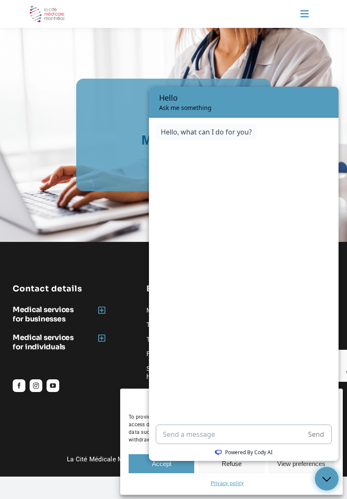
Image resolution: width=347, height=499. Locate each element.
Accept (161, 463)
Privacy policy (227, 483)
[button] (60, 314)
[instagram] (36, 385)
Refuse (232, 463)
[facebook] (19, 385)
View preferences (301, 463)
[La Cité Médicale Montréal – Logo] (47, 9)
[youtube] (53, 385)
